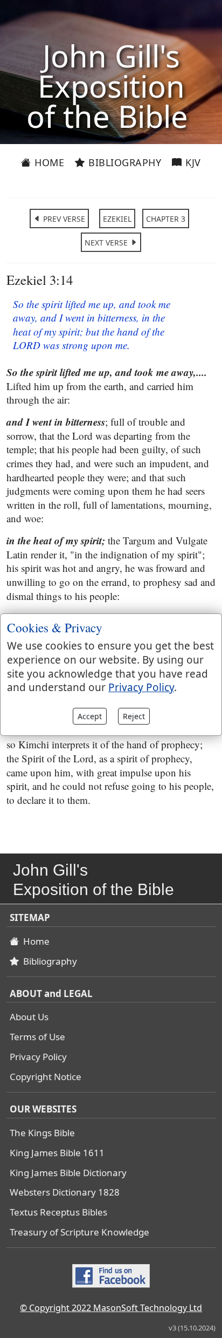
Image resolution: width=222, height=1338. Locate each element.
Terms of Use (37, 1036)
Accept (90, 716)
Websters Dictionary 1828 (65, 1192)
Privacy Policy (38, 1056)
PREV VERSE (63, 219)
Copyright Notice (45, 1076)
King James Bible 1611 (57, 1152)
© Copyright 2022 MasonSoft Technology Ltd (111, 1308)
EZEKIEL (117, 219)
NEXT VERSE (107, 242)
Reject (134, 716)
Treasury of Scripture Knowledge (79, 1232)
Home (48, 162)
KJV (192, 162)
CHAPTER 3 (165, 219)
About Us (29, 1017)
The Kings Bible (42, 1133)
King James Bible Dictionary (68, 1172)
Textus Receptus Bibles (58, 1212)
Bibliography (124, 162)
